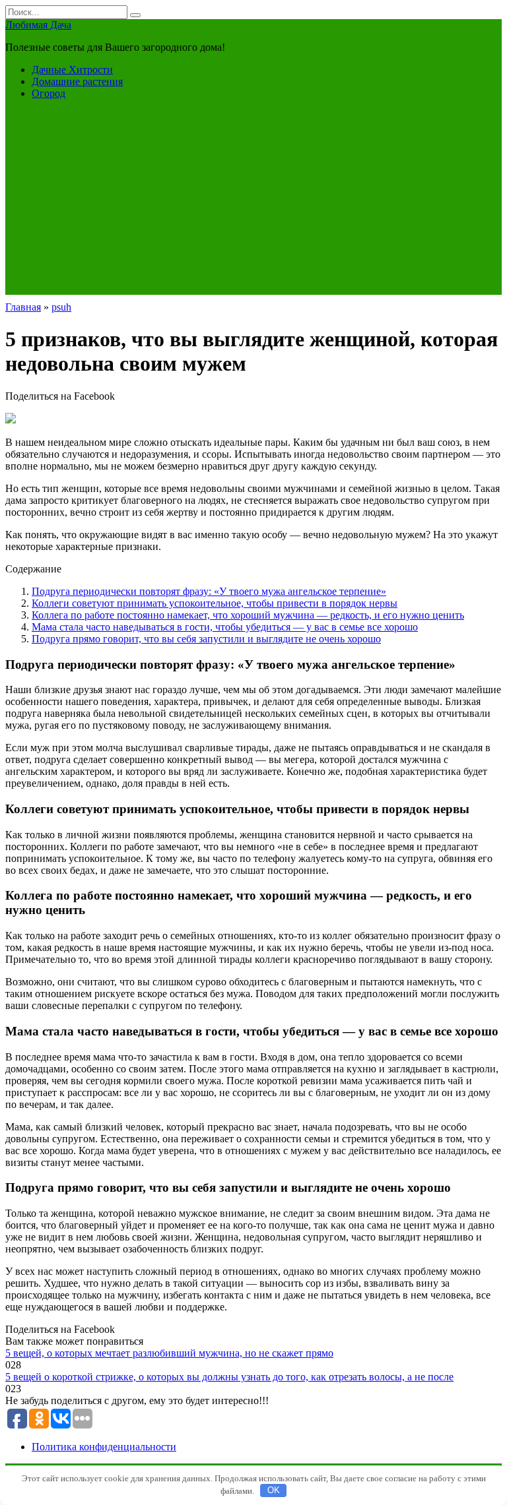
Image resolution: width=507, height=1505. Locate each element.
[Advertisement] (253, 202)
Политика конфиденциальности (104, 1446)
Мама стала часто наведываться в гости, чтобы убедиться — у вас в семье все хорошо (225, 626)
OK (273, 1490)
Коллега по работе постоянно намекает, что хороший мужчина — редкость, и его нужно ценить (248, 615)
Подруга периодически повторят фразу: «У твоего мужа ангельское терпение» (209, 591)
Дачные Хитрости (72, 69)
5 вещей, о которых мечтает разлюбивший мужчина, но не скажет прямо (169, 1353)
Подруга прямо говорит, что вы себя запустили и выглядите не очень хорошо (206, 638)
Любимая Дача (38, 24)
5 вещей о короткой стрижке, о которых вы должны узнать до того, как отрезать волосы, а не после (229, 1376)
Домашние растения (77, 81)
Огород (48, 93)
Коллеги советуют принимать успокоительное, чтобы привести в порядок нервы (214, 603)
